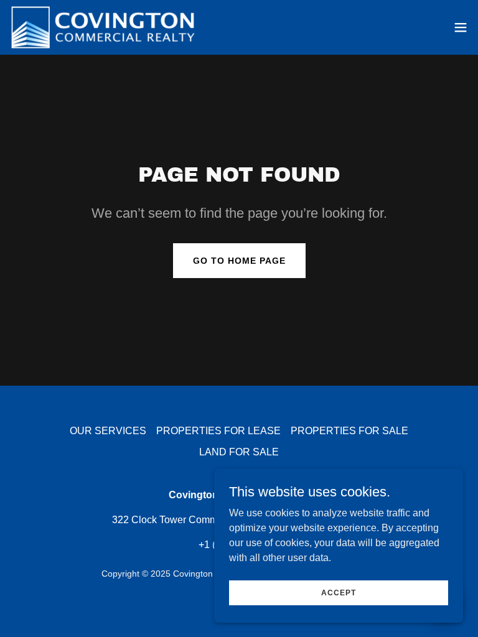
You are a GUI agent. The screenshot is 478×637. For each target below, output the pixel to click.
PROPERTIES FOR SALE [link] (349, 430)
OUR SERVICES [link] (108, 430)
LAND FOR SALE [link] (239, 452)
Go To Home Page (239, 261)
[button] (460, 27)
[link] (103, 27)
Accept (338, 592)
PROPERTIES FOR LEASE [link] (218, 430)
